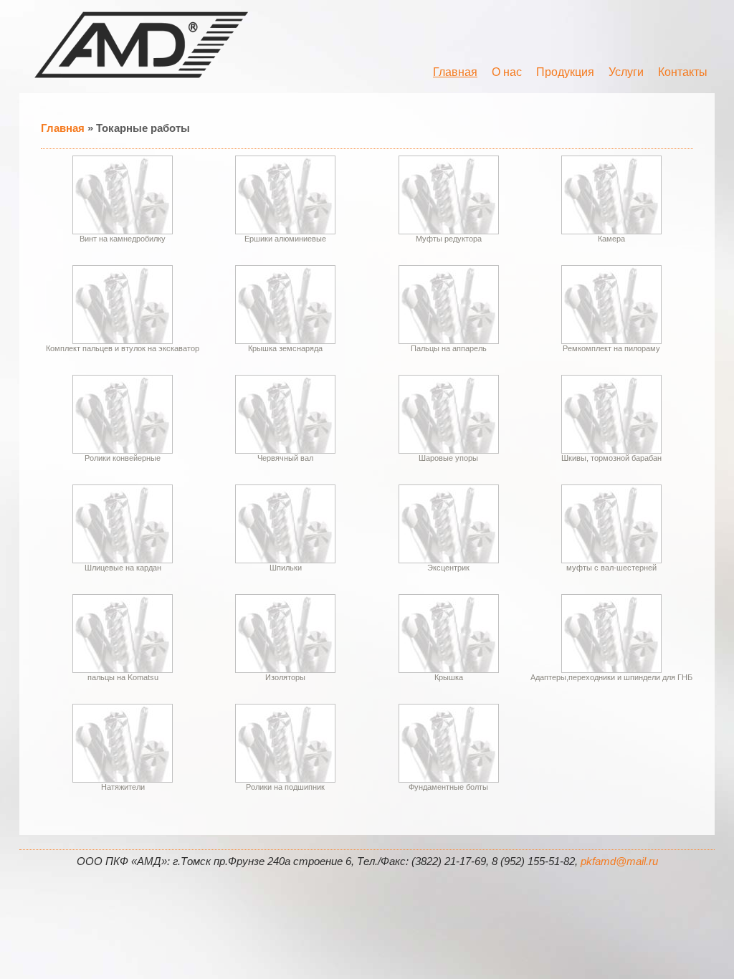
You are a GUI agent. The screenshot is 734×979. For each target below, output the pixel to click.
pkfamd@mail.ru (619, 861)
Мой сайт (141, 45)
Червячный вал (285, 458)
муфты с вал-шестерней (611, 567)
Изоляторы (285, 677)
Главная (63, 128)
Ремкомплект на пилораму (611, 348)
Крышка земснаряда (285, 348)
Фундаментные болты (448, 787)
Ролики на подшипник (285, 787)
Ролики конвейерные (123, 458)
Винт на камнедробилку (123, 238)
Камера (611, 238)
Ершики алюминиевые (285, 238)
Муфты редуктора (449, 238)
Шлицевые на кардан (123, 567)
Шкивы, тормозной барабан (611, 458)
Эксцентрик (448, 567)
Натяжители (123, 787)
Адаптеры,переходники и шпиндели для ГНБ (611, 677)
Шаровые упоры (448, 458)
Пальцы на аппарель (449, 348)
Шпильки (286, 567)
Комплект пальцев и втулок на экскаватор (122, 348)
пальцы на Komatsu (122, 677)
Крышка (448, 677)
